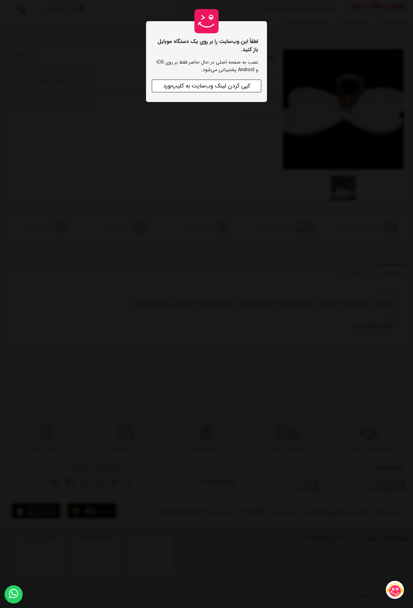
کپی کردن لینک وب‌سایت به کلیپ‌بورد (206, 85)
